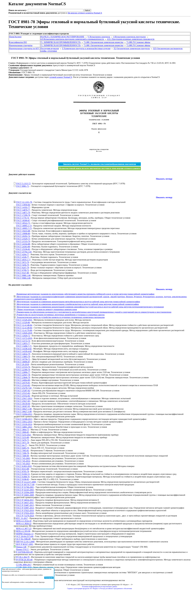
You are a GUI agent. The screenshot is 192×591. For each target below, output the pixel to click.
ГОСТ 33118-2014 (24, 424)
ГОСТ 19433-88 (23, 231)
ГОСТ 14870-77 (23, 210)
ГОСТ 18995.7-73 (24, 228)
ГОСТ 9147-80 (22, 273)
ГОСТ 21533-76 (23, 241)
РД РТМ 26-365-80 (24, 560)
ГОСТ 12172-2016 (24, 338)
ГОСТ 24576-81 (23, 383)
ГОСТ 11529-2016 (24, 320)
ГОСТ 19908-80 (23, 233)
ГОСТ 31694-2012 (24, 414)
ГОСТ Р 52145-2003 (25, 490)
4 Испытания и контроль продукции (129, 37)
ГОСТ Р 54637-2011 (25, 502)
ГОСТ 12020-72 (23, 335)
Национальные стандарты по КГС (24, 48)
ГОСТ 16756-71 (23, 359)
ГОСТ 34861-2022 (24, 427)
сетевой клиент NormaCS (60, 77)
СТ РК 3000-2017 (23, 565)
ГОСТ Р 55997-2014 (25, 508)
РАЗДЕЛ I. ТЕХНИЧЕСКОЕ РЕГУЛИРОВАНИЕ (62, 37)
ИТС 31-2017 (22, 518)
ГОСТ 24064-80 (23, 380)
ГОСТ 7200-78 (22, 453)
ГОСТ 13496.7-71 (24, 346)
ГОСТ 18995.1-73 (24, 226)
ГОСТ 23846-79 (23, 377)
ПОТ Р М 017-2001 (24, 544)
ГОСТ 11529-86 (23, 322)
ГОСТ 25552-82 (23, 396)
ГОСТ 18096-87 (23, 362)
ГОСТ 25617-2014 (24, 398)
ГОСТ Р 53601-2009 (25, 495)
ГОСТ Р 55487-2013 (25, 505)
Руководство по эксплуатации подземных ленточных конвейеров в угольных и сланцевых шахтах (60, 315)
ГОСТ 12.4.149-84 (24, 328)
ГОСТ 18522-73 (23, 223)
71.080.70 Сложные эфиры (138, 42)
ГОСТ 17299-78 (23, 215)
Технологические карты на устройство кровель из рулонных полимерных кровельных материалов (60, 317)
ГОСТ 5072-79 (22, 262)
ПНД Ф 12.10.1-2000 (25, 541)
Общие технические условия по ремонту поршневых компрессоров (46, 309)
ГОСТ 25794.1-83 (24, 252)
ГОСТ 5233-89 (22, 437)
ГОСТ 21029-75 (23, 239)
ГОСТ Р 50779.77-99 (25, 484)
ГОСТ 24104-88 (23, 244)
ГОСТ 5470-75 (22, 440)
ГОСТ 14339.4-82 (24, 351)
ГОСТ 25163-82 (23, 385)
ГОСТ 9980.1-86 (23, 275)
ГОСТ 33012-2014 (24, 422)
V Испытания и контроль (99, 37)
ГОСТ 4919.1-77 (23, 260)
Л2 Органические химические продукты (132, 48)
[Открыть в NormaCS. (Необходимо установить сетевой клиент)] (9, 58)
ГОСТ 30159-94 (23, 404)
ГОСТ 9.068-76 (23, 477)
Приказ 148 (21, 547)
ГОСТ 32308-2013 (24, 419)
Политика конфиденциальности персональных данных (99, 586)
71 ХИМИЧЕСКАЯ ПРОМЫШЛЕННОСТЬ (60, 42)
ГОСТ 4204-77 (22, 254)
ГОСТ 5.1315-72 (23, 183)
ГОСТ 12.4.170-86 (24, 330)
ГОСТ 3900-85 (22, 432)
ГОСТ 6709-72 (22, 270)
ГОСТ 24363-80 (23, 247)
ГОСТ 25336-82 (23, 249)
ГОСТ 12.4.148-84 (24, 325)
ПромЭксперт (15, 37)
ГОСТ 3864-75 (22, 429)
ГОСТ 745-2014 (23, 461)
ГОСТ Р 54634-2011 (25, 500)
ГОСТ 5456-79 (22, 265)
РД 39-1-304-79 (22, 557)
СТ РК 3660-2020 (23, 567)
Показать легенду (164, 179)
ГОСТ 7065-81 (22, 450)
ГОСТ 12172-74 (23, 341)
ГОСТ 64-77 (21, 445)
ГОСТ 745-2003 (23, 458)
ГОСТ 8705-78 (22, 471)
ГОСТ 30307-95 (23, 406)
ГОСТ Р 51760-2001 (25, 487)
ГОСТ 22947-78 (23, 375)
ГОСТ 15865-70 (23, 356)
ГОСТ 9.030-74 (23, 474)
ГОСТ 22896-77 (23, 372)
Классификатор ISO (18, 42)
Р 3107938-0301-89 (24, 552)
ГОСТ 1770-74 (22, 218)
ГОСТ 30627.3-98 (24, 411)
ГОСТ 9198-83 (22, 479)
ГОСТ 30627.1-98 (24, 409)
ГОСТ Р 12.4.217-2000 (26, 482)
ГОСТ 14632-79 (23, 354)
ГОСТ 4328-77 (22, 257)
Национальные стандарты (20, 45)
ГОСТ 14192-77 (23, 207)
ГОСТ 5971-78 (22, 443)
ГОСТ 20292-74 (23, 236)
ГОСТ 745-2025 (23, 463)
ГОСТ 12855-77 (23, 343)
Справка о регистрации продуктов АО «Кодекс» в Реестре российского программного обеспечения (99, 588)
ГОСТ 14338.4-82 (24, 349)
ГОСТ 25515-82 (23, 393)
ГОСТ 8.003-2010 (24, 466)
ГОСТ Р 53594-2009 (25, 492)
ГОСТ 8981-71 (22, 186)
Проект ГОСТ (22, 549)
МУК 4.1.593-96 (23, 531)
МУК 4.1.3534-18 (23, 521)
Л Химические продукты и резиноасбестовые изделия (86, 48)
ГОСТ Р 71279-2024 (25, 516)
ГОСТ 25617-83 (23, 401)
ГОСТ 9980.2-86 (23, 278)
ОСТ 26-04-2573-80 (24, 536)
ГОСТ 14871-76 (23, 212)
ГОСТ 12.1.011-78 (24, 202)
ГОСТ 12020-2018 (24, 333)
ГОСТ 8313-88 (22, 469)
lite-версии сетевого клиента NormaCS (85, 13)
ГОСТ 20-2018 (22, 364)
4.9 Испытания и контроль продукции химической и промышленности (72, 39)
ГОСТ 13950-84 (23, 205)
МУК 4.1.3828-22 (23, 523)
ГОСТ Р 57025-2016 (25, 510)
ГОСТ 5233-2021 (23, 435)
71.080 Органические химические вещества (103, 42)
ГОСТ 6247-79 (22, 267)
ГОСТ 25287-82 (23, 390)
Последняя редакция (49, 48)
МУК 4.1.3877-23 (23, 528)
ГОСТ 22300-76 (23, 370)
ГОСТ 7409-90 (22, 456)
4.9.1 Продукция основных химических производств (130, 39)
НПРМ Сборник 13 (24, 534)
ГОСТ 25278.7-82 (24, 388)
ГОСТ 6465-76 (22, 448)
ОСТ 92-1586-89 (23, 539)
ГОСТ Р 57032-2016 (25, 513)
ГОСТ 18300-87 (23, 220)
